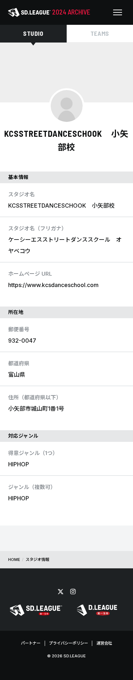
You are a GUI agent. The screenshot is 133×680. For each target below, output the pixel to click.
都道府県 (18, 363)
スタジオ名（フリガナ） (37, 228)
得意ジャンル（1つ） (33, 453)
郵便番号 (18, 329)
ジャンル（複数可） (32, 487)
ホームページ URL (30, 273)
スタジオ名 (21, 194)
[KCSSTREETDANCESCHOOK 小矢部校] (66, 106)
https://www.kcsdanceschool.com (53, 284)
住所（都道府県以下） (34, 397)
